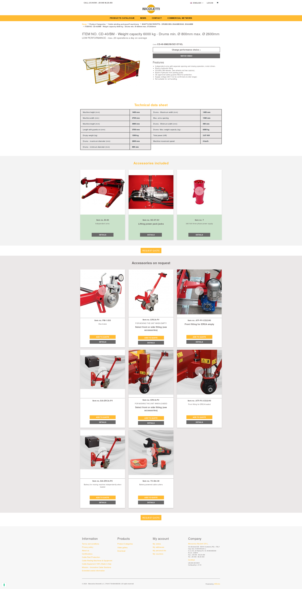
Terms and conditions (90, 543)
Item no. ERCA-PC (151, 400)
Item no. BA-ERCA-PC (102, 481)
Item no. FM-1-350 (102, 320)
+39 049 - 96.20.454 (197, 557)
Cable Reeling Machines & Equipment (97, 560)
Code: (155, 44)
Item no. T (199, 220)
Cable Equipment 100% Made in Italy (96, 564)
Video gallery (122, 547)
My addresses (158, 547)
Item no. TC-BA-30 (151, 481)
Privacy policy (87, 547)
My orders (157, 543)
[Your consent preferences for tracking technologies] (4, 585)
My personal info (159, 550)
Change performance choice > (186, 49)
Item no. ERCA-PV (151, 319)
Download (121, 551)
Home (84, 24)
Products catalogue (122, 18)
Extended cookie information (93, 570)
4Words (217, 584)
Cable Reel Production (91, 557)
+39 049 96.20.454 (105, 2)
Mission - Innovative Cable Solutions (96, 567)
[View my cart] (217, 2)
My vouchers (158, 554)
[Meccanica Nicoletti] (151, 8)
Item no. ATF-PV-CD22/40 (199, 320)
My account (161, 538)
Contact (157, 18)
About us (85, 550)
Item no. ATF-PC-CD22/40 (199, 400)
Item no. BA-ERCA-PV (102, 400)
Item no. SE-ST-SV (151, 220)
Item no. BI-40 (102, 220)
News (143, 18)
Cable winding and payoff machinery (123, 24)
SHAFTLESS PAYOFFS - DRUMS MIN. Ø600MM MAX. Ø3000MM (167, 24)
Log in (210, 3)
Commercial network (179, 18)
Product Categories (97, 24)
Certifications (87, 554)
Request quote (151, 250)
